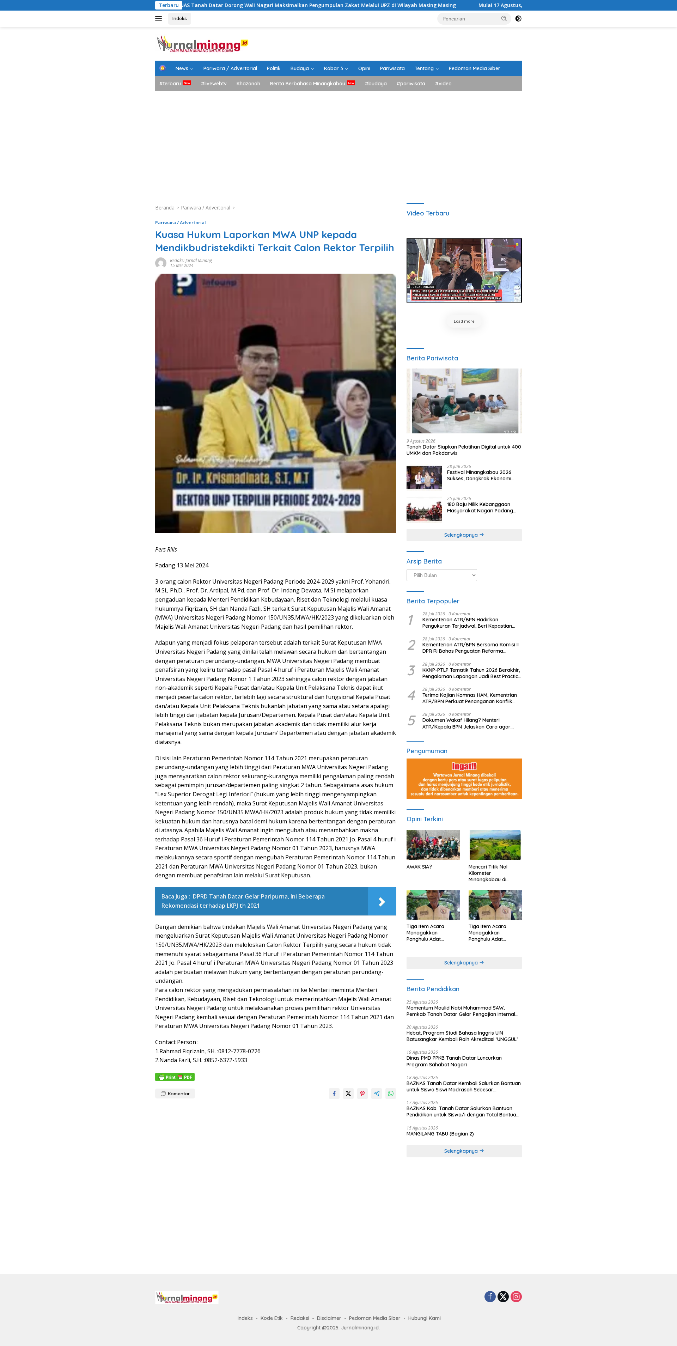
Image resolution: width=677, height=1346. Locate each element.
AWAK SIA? (419, 867)
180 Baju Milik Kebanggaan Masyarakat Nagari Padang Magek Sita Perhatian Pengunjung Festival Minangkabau (480, 507)
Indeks (179, 18)
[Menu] (160, 19)
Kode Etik (272, 1318)
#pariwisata (411, 83)
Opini (364, 68)
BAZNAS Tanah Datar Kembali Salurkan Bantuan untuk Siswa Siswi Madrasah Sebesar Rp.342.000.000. (464, 1086)
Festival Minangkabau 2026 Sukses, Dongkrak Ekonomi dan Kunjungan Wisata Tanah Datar (482, 475)
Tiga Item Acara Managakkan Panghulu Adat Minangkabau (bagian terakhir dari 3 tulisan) (433, 933)
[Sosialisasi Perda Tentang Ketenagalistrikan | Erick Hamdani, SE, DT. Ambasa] (464, 270)
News (182, 68)
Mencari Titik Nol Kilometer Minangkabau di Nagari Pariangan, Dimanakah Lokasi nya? (490, 873)
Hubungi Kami (424, 1318)
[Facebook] (490, 1297)
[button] (504, 18)
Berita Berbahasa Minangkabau (307, 83)
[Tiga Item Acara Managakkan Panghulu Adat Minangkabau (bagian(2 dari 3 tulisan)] (495, 905)
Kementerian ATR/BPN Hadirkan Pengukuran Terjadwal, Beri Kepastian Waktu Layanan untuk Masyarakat (467, 622)
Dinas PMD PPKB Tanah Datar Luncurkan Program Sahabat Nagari (454, 1061)
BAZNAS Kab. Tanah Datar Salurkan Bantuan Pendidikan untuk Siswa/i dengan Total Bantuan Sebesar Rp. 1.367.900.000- (463, 1111)
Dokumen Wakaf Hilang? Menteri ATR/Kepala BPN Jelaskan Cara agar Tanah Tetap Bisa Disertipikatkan (466, 723)
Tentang (424, 68)
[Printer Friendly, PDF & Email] (175, 1076)
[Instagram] (516, 1297)
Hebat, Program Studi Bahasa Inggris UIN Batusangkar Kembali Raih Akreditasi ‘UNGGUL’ (462, 1036)
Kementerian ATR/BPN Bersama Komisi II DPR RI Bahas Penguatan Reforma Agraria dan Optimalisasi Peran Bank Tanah (470, 647)
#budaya (376, 83)
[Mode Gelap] (518, 19)
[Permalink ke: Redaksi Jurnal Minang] (160, 262)
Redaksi (300, 1318)
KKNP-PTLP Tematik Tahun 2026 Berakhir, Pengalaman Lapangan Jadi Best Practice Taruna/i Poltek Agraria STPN (471, 673)
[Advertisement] (338, 144)
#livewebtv (214, 83)
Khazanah (248, 83)
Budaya (300, 68)
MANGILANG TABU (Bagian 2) (440, 1134)
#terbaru (170, 83)
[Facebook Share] (334, 1093)
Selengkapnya (461, 535)
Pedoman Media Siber (474, 68)
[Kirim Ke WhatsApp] (390, 1093)
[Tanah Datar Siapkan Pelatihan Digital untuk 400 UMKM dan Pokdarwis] (464, 401)
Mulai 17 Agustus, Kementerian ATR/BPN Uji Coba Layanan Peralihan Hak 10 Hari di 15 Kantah (510, 5)
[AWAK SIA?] (433, 845)
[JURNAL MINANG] (202, 43)
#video (443, 83)
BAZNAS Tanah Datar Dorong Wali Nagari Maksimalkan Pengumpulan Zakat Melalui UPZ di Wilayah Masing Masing (229, 5)
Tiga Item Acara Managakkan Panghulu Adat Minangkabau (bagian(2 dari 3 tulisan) (494, 933)
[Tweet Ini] (348, 1093)
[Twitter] (503, 1297)
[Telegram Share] (376, 1093)
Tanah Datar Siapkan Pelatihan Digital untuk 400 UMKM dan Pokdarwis (464, 450)
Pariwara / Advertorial (230, 68)
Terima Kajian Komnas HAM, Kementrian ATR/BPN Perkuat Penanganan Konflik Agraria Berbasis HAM (469, 698)
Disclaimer (329, 1318)
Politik (274, 68)
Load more (464, 321)
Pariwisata (392, 68)
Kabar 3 (333, 68)
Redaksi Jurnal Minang (191, 260)
